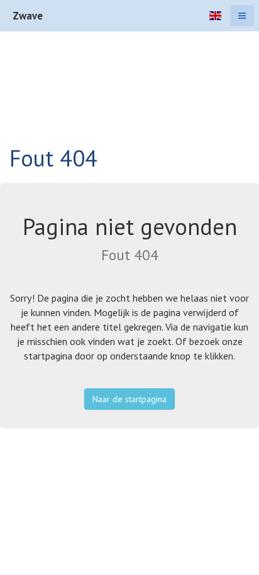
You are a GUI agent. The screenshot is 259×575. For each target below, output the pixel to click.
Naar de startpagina (129, 399)
